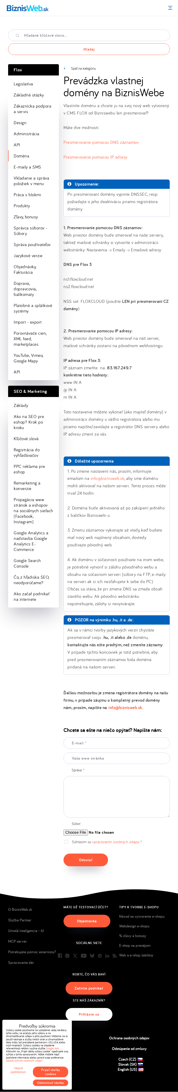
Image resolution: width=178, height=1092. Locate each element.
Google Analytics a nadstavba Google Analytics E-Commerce (31, 541)
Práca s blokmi (27, 194)
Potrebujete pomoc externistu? (32, 951)
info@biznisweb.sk (107, 478)
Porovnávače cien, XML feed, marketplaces (30, 338)
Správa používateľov (32, 244)
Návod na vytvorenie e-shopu (142, 916)
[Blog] (115, 956)
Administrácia (26, 133)
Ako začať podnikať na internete (31, 596)
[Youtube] (83, 956)
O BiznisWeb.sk (20, 909)
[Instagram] (67, 956)
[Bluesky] (92, 956)
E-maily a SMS (27, 167)
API (17, 144)
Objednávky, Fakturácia (25, 269)
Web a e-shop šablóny (136, 955)
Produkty (22, 205)
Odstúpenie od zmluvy (129, 1048)
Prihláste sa (89, 1014)
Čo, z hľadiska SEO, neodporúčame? (31, 579)
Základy (21, 405)
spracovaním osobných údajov (116, 841)
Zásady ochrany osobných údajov (24, 1060)
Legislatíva (23, 84)
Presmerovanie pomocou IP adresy (95, 157)
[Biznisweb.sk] (28, 8)
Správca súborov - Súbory (31, 230)
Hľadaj (89, 49)
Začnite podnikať (89, 988)
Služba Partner (19, 920)
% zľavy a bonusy (132, 935)
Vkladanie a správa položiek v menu (31, 180)
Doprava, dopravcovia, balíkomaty (25, 288)
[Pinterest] (100, 956)
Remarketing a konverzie (27, 485)
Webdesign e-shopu (134, 926)
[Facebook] (60, 956)
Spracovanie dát (21, 962)
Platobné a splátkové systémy (33, 308)
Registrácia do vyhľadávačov (27, 452)
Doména (21, 156)
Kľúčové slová (26, 438)
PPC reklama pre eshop (29, 469)
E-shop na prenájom (135, 945)
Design (20, 122)
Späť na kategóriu (83, 68)
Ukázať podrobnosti (18, 1070)
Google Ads (52, 1048)
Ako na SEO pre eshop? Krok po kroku (29, 422)
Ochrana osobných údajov (129, 1038)
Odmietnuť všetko (50, 1083)
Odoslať (85, 859)
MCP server (17, 941)
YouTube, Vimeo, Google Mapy (28, 358)
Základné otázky (29, 95)
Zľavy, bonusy (26, 217)
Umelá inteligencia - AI (26, 930)
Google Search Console (27, 563)
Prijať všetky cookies (50, 1072)
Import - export (28, 322)
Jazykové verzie (28, 255)
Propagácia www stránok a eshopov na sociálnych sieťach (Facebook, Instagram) (33, 510)
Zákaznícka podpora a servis (32, 108)
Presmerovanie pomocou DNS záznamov (101, 142)
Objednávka (87, 921)
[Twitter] (75, 956)
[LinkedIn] (107, 956)
